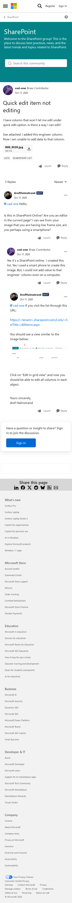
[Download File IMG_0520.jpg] (29, 149)
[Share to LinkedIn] (16, 487)
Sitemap (9, 884)
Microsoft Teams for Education (19, 644)
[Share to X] (29, 487)
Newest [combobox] (60, 182)
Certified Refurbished (15, 600)
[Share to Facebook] (23, 487)
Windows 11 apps (13, 550)
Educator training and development (22, 663)
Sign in (21, 443)
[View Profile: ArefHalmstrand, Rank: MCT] (8, 195)
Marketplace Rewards (15, 796)
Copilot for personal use (16, 531)
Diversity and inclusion (16, 852)
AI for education (12, 676)
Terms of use (31, 888)
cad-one (20, 88)
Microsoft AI (11, 694)
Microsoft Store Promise (16, 607)
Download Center (13, 575)
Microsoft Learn (12, 770)
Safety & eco (11, 892)
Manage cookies (13, 888)
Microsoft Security (13, 701)
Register (50, 6)
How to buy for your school (18, 657)
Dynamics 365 (11, 707)
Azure (7, 757)
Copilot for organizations (17, 524)
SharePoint (13, 17)
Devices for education (15, 638)
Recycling (26, 892)
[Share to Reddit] (36, 487)
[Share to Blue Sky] (43, 487)
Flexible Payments (13, 613)
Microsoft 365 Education (16, 650)
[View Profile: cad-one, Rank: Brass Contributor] (8, 90)
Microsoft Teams (13, 726)
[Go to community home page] (14, 6)
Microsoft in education (16, 631)
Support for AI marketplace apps (20, 776)
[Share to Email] (56, 487)
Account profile (12, 568)
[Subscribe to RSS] (49, 487)
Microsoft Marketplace (16, 789)
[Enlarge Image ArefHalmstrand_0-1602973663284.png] (39, 353)
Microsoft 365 (11, 713)
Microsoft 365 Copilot (15, 733)
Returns (8, 587)
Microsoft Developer (15, 764)
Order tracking (12, 594)
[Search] (39, 6)
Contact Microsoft (26, 884)
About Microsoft (12, 827)
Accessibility (11, 859)
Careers (8, 820)
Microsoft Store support (16, 581)
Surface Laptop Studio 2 (16, 518)
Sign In (63, 6)
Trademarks (48, 888)
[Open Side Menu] (5, 6)
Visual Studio (11, 802)
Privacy (43, 884)
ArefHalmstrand (24, 193)
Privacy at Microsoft (14, 839)
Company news (12, 833)
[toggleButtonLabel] (66, 17)
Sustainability (11, 865)
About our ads (43, 892)
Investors (9, 846)
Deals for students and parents (20, 670)
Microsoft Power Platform (17, 720)
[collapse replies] (36, 190)
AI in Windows (12, 537)
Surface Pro (10, 505)
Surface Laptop (12, 512)
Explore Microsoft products (18, 544)
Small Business (12, 739)
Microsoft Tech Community (17, 783)
